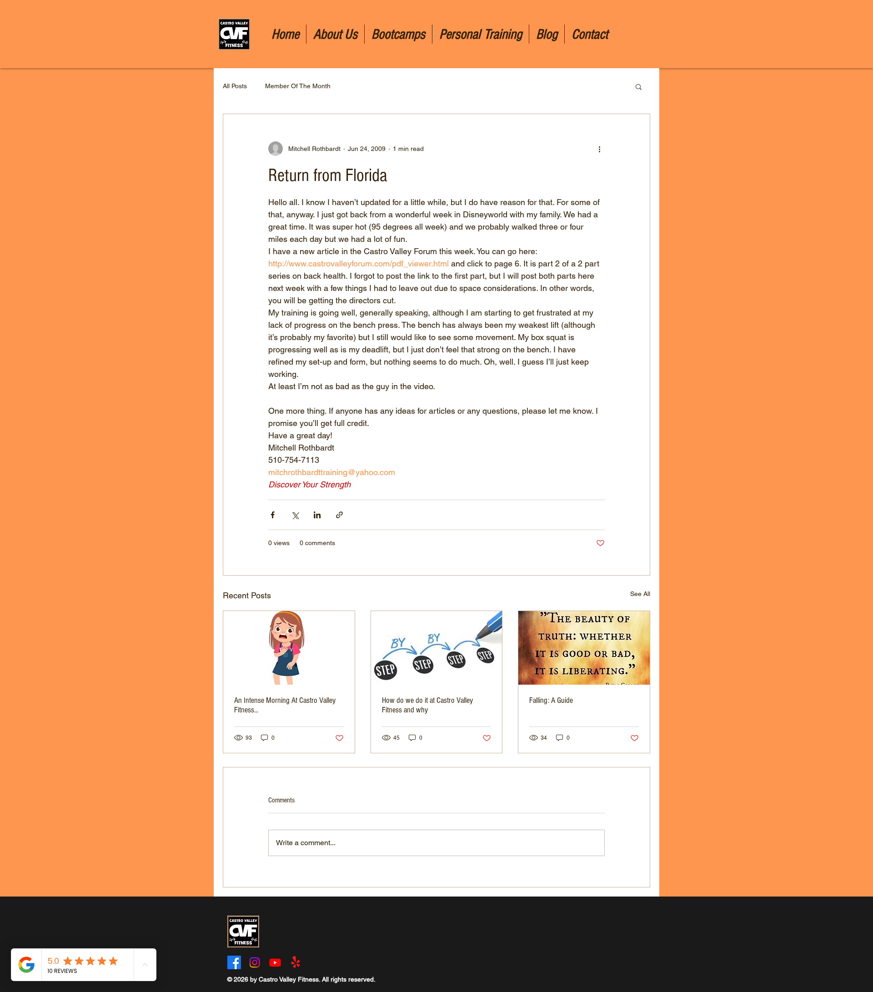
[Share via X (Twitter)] (295, 515)
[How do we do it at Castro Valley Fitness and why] (436, 648)
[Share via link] (339, 515)
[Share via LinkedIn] (317, 515)
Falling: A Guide (551, 700)
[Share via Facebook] (272, 515)
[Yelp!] (295, 962)
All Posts (235, 86)
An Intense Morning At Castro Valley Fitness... (285, 705)
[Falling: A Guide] (584, 648)
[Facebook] (234, 962)
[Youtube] (275, 962)
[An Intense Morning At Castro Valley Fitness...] (289, 648)
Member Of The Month (298, 86)
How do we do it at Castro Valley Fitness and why (427, 705)
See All (640, 593)
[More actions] (599, 148)
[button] (638, 86)
